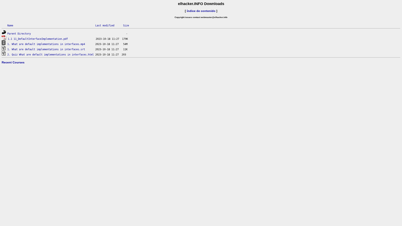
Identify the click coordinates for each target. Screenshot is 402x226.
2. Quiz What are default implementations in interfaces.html (50, 54)
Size (126, 25)
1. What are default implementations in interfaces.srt (46, 49)
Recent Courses (13, 62)
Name (10, 25)
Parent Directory (19, 33)
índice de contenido (201, 11)
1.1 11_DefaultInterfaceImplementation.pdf (38, 38)
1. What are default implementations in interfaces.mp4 (46, 44)
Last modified (104, 25)
